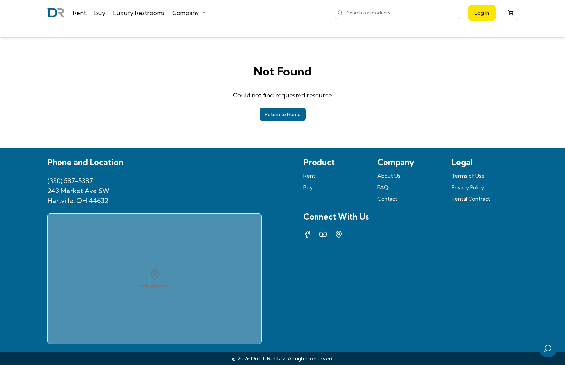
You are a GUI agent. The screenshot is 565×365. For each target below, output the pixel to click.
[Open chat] (548, 348)
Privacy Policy (468, 187)
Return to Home (282, 114)
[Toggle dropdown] (204, 13)
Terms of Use (468, 176)
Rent (79, 13)
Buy (99, 13)
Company (185, 13)
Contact (387, 198)
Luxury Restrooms (138, 13)
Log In (482, 12)
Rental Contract (471, 198)
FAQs (384, 187)
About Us (388, 176)
